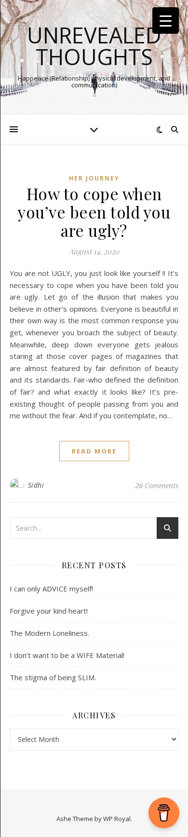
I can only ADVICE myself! (51, 588)
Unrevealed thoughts (94, 46)
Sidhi (36, 485)
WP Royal (117, 818)
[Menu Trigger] (165, 20)
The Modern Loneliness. (49, 633)
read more (94, 451)
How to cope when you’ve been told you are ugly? (94, 212)
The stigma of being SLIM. (53, 677)
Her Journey (94, 178)
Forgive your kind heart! (49, 611)
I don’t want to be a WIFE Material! (67, 655)
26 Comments (156, 485)
